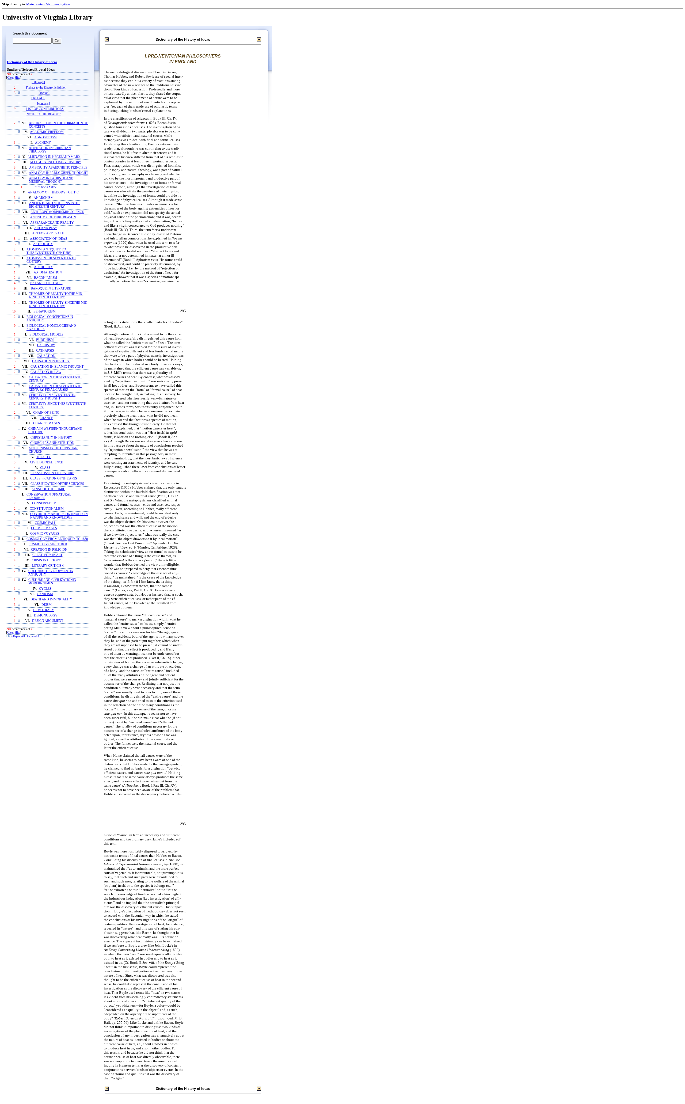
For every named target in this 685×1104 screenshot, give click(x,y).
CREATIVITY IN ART (47, 555)
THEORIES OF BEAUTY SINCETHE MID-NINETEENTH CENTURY (58, 304)
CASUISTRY (46, 345)
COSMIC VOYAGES (44, 533)
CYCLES (45, 589)
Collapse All (17, 636)
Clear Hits (13, 77)
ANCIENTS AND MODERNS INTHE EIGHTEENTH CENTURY (54, 204)
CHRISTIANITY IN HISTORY (51, 437)
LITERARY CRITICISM (48, 566)
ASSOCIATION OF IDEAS (48, 239)
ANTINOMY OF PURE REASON (53, 217)
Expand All (34, 636)
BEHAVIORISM (44, 311)
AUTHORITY (43, 267)
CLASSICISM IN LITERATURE (52, 473)
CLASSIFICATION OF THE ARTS (53, 478)
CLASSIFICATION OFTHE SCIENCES (57, 484)
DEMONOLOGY (46, 615)
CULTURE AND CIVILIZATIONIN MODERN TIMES (52, 581)
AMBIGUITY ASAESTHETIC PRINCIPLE (58, 167)
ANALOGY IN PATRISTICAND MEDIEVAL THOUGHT (51, 180)
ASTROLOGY (43, 244)
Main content (36, 4)
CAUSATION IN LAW (46, 372)
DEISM (46, 605)
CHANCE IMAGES (46, 423)
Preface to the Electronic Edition (46, 87)
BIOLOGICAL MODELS (46, 334)
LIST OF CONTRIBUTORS (45, 109)
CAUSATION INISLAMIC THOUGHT (57, 366)
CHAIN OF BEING (46, 412)
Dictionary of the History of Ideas (32, 62)
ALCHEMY (43, 142)
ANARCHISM (44, 198)
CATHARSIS (45, 350)
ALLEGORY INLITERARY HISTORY (55, 162)
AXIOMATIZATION (48, 272)
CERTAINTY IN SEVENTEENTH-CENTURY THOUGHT (52, 396)
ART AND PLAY (45, 228)
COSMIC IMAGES (44, 528)
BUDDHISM (45, 340)
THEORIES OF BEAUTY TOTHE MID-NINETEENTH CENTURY (56, 295)
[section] (44, 93)
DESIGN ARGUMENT (47, 621)
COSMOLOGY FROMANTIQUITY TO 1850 (57, 539)
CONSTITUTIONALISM (47, 509)
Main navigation (58, 4)
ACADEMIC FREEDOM (47, 132)
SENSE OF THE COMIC (48, 489)
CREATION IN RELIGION (49, 549)
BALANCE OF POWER (46, 283)
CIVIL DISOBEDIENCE (46, 462)
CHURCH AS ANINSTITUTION (52, 443)
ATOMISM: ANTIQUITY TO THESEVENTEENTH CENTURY (48, 251)
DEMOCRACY (43, 610)
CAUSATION (46, 356)
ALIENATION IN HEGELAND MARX (54, 157)
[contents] (43, 103)
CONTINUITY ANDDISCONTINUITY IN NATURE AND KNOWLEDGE (59, 515)
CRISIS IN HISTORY (46, 560)
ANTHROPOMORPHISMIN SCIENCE (57, 212)
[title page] (38, 82)
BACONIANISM (45, 278)
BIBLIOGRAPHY (45, 187)
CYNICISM (45, 594)
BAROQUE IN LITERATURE (51, 288)
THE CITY (43, 457)
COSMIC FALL (45, 523)
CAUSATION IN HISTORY (51, 361)
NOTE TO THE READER (43, 114)
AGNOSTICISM (45, 137)
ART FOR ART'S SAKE (48, 233)
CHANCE (46, 418)
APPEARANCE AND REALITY (52, 222)
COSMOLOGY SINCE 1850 (48, 544)
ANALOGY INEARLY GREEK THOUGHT (58, 173)
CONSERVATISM (44, 503)
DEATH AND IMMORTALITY (51, 599)
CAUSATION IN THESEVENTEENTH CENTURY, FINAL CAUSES (55, 388)
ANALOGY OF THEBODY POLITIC (53, 192)
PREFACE (38, 98)
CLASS (45, 468)
